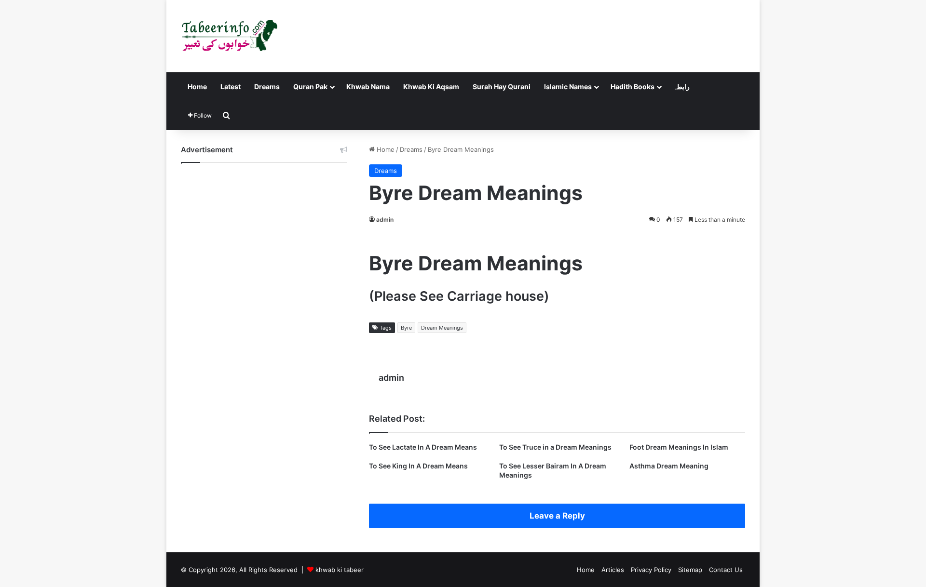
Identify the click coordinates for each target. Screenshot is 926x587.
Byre (406, 327)
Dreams (267, 86)
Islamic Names (568, 86)
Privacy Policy (651, 570)
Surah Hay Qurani (502, 86)
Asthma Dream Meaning (668, 466)
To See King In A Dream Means (418, 466)
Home (197, 86)
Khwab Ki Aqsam (431, 86)
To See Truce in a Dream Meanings (555, 447)
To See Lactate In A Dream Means (423, 447)
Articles (612, 570)
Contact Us (726, 570)
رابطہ (681, 86)
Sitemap (690, 570)
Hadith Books (632, 86)
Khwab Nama (368, 86)
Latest (230, 86)
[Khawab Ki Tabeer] (229, 36)
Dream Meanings (442, 327)
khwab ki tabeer (339, 570)
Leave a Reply (557, 515)
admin (385, 219)
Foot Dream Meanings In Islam (678, 447)
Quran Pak (310, 86)
